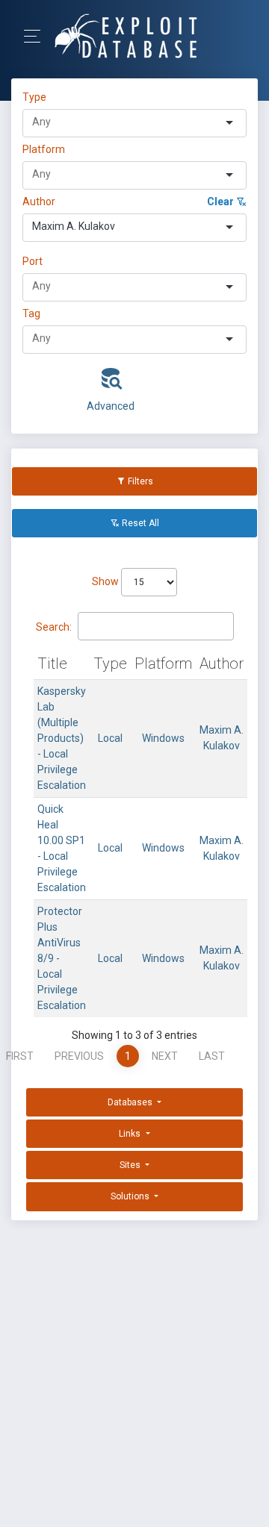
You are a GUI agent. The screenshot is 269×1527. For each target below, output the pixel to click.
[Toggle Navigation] (37, 36)
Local (110, 738)
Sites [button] (131, 1165)
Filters (139, 481)
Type (36, 97)
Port (32, 261)
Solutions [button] (131, 1196)
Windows (163, 738)
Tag (31, 313)
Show (106, 581)
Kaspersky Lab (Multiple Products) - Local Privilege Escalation (61, 738)
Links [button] (131, 1133)
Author (38, 201)
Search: (54, 627)
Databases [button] (131, 1102)
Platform (43, 149)
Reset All (139, 523)
